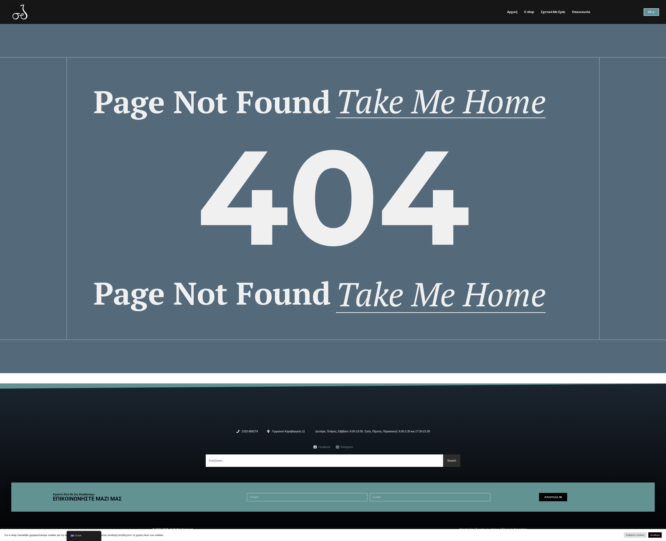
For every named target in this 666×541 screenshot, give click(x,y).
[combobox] (324, 460)
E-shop (529, 12)
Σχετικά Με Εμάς (553, 12)
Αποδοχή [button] (655, 535)
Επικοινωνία (581, 12)
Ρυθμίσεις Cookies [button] (635, 535)
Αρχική (512, 12)
